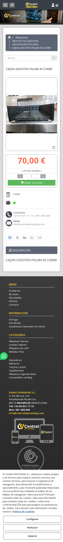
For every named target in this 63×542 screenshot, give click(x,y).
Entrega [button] (13, 319)
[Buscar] (54, 58)
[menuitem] (31, 290)
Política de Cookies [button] (23, 511)
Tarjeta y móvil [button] (17, 367)
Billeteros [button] (14, 363)
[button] (31, 5)
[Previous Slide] (10, 114)
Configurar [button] (32, 519)
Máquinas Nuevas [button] (18, 341)
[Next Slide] (53, 114)
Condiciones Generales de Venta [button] (27, 326)
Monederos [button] (15, 360)
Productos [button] (15, 290)
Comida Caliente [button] (18, 344)
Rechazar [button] (32, 527)
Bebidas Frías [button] (16, 351)
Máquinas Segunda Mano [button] (22, 374)
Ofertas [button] (13, 301)
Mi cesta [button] (13, 294)
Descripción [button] (21, 250)
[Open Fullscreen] (54, 147)
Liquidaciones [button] (16, 370)
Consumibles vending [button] (20, 377)
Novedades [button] (15, 297)
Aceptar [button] (32, 535)
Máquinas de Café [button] (19, 348)
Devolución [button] (15, 322)
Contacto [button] (14, 304)
